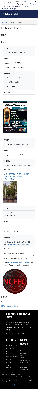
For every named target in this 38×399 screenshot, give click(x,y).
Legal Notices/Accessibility (10, 377)
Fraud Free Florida (11, 345)
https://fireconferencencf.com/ (18, 262)
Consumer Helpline (12, 356)
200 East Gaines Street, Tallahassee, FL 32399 (18, 329)
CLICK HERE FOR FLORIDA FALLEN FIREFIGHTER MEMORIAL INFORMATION (16, 176)
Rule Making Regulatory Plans (11, 374)
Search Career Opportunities (24, 350)
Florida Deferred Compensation (25, 361)
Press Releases (10, 360)
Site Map (9, 368)
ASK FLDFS (21, 334)
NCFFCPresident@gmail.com (19, 244)
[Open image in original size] (15, 117)
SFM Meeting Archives (9, 306)
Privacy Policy (26, 377)
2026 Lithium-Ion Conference (14, 97)
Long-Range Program (8, 372)
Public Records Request (10, 364)
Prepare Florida (10, 348)
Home (4, 22)
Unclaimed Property (9, 353)
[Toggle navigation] (36, 14)
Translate (33, 4)
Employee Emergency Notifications (24, 367)
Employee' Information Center (23, 355)
